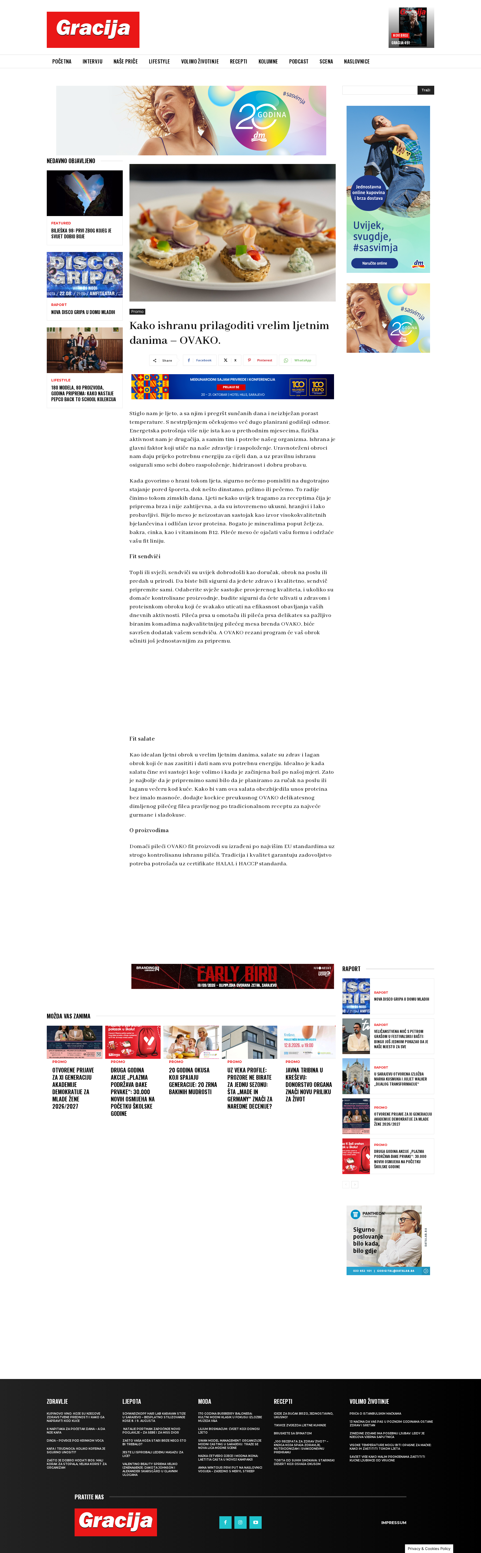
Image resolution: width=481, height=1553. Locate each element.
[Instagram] (240, 1522)
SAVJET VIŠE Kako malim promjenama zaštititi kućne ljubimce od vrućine (387, 1458)
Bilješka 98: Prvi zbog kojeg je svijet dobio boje (81, 233)
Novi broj (400, 35)
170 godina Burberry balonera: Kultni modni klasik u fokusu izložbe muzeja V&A (230, 1417)
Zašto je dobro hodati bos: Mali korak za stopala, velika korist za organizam (77, 1464)
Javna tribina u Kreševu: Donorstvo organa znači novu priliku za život (309, 1084)
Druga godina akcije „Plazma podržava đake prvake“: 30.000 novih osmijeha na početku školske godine (133, 1092)
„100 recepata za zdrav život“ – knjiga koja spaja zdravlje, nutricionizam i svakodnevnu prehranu (301, 1447)
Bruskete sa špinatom (293, 1433)
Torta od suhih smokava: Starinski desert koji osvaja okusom (304, 1462)
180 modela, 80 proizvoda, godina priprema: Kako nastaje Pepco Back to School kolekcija (83, 393)
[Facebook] (225, 1522)
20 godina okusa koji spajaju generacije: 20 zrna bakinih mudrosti (193, 1081)
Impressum (393, 1522)
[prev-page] (345, 1184)
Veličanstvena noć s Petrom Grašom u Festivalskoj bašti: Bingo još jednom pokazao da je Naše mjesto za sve (401, 1038)
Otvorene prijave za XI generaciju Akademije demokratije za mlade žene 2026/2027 (73, 1088)
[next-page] (354, 1184)
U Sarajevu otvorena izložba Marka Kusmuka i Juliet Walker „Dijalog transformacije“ (400, 1079)
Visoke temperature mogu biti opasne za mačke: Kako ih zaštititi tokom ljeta (390, 1447)
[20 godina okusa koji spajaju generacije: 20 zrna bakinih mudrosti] (191, 1042)
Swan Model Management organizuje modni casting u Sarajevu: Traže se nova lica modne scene (229, 1444)
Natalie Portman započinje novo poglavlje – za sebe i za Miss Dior (151, 1430)
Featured (61, 223)
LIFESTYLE (60, 380)
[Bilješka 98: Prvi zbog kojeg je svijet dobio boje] (85, 193)
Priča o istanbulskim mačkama (375, 1413)
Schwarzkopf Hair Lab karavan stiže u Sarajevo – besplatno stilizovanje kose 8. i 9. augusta (154, 1417)
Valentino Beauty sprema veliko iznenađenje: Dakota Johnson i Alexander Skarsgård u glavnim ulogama (150, 1469)
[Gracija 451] (411, 27)
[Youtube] (255, 1522)
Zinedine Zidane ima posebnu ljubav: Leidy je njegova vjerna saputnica (387, 1435)
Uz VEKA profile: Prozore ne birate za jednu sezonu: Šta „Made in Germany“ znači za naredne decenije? (250, 1088)
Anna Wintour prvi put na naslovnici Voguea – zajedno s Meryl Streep (230, 1469)
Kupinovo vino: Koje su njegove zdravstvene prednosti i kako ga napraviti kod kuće (75, 1417)
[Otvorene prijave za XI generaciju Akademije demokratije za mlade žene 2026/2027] (74, 1042)
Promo (137, 311)
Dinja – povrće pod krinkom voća (75, 1440)
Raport (59, 305)
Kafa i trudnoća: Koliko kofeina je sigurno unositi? (76, 1450)
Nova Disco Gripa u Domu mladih (83, 312)
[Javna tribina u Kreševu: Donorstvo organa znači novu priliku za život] (308, 1042)
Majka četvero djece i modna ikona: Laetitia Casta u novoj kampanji (228, 1457)
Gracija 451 (400, 42)
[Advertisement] (264, 33)
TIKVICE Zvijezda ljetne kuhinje (300, 1425)
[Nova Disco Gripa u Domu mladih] (85, 275)
